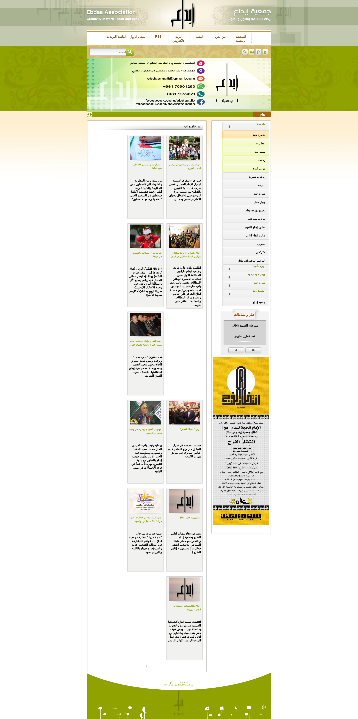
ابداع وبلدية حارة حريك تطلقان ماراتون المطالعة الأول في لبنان (186, 255)
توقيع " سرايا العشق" (190, 429)
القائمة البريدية (117, 37)
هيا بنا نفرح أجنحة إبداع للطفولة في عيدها (147, 255)
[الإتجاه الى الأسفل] (253, 350)
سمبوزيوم (260, 151)
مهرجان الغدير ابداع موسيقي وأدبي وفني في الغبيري (145, 431)
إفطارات (260, 143)
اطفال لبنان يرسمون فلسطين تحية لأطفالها (147, 166)
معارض (261, 244)
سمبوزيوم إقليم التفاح (190, 517)
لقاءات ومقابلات (256, 218)
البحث (200, 37)
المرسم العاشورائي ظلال (251, 260)
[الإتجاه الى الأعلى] (236, 350)
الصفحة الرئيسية (241, 38)
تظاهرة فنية (259, 135)
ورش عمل (259, 202)
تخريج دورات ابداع (255, 210)
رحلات (261, 160)
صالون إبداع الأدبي (255, 235)
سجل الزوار (137, 37)
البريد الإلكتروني (179, 38)
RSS (158, 36)
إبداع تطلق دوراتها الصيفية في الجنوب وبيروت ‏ (187, 608)
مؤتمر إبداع (259, 168)
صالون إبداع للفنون (255, 227)
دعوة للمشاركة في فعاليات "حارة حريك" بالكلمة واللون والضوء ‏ (146, 519)
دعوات (261, 185)
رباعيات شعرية (257, 177)
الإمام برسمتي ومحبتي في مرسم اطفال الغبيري (185, 166)
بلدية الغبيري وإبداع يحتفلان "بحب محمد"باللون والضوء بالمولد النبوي (146, 343)
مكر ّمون (260, 252)
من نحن (220, 37)
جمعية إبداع (259, 302)
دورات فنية (259, 193)
